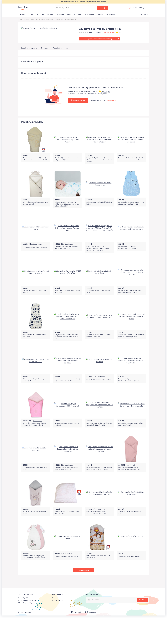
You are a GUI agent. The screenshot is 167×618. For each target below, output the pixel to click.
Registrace (145, 8)
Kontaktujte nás (57, 600)
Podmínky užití (23, 598)
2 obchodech (37, 244)
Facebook (77, 612)
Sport (80, 14)
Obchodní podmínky (25, 603)
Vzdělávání (110, 14)
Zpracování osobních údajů (27, 600)
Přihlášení (136, 8)
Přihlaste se (111, 100)
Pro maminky (90, 14)
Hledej (102, 8)
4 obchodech (69, 244)
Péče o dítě (70, 14)
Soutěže (144, 14)
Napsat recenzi (109, 32)
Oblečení (31, 14)
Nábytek (40, 14)
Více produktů (83, 570)
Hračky (22, 14)
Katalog (26, 20)
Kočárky (50, 14)
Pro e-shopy (56, 598)
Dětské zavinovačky (47, 20)
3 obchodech (101, 377)
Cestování (60, 14)
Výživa (100, 14)
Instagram (92, 612)
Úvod (20, 20)
